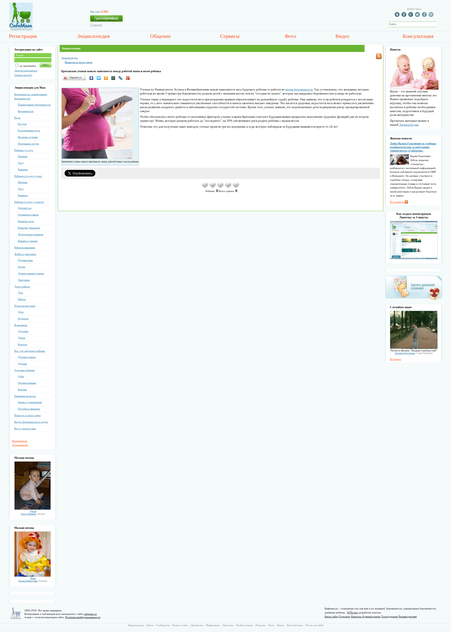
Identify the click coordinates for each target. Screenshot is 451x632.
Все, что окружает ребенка (29, 350)
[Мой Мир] (114, 78)
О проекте (96, 25)
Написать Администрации (366, 616)
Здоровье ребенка (24, 370)
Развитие (23, 169)
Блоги (150, 625)
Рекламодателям (408, 616)
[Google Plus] (129, 78)
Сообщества (163, 625)
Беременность (26, 111)
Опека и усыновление (30, 402)
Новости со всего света (27, 415)
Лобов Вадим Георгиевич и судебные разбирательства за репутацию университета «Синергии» (413, 147)
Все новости (397, 201)
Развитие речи (26, 221)
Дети (20, 311)
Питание (22, 156)
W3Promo (352, 612)
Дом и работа (22, 286)
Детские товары (27, 357)
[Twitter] (100, 78)
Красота (22, 344)
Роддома (260, 625)
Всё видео (395, 359)
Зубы (21, 376)
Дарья (33, 511)
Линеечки (227, 625)
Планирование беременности (34, 104)
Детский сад (25, 208)
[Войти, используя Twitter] (418, 16)
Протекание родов (28, 143)
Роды (17, 117)
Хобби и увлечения (25, 254)
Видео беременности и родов (31, 421)
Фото (290, 36)
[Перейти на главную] (21, 29)
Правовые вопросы (25, 396)
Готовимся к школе (28, 214)
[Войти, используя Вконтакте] (398, 16)
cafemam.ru (90, 613)
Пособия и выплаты (29, 408)
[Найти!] (439, 24)
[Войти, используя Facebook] (404, 16)
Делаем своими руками (31, 273)
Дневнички (197, 625)
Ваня (33, 578)
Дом (20, 292)
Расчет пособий (314, 625)
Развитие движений (29, 227)
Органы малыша (27, 382)
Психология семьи (24, 305)
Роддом (22, 123)
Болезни (22, 389)
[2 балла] (213, 188)
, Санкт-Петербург (414, 353)
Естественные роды (29, 130)
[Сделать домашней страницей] (413, 299)
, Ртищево (32, 581)
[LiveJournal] (121, 78)
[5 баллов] (236, 188)
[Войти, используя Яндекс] (425, 16)
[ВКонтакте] (92, 78)
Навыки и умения (27, 240)
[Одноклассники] (107, 78)
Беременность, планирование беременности (30, 96)
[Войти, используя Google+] (411, 16)
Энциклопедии (409, 124)
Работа (22, 299)
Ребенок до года (23, 150)
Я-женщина (20, 325)
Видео (342, 36)
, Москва (33, 514)
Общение (160, 36)
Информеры (213, 625)
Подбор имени (244, 625)
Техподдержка (389, 616)
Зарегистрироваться (25, 70)
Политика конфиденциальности (82, 617)
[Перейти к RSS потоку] (379, 56)
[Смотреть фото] (32, 508)
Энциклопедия (93, 36)
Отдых (21, 266)
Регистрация (23, 36)
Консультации (295, 625)
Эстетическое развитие (30, 234)
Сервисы (230, 36)
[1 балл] (205, 188)
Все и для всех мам (25, 428)
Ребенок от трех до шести (29, 201)
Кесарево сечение (28, 137)
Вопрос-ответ (180, 625)
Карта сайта (331, 616)
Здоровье (23, 331)
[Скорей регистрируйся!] (106, 20)
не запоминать (27, 65)
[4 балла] (228, 188)
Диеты (21, 337)
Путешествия (25, 260)
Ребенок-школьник (24, 247)
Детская (22, 363)
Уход (21, 162)
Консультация (418, 36)
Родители (23, 318)
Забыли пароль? (23, 75)
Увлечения (24, 280)
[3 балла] (221, 188)
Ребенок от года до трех (28, 176)
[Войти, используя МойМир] (432, 16)
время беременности (299, 89)
